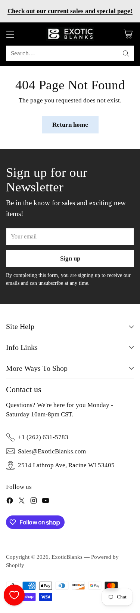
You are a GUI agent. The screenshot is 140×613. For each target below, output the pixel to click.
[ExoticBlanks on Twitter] (21, 502)
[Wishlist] (14, 595)
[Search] (126, 53)
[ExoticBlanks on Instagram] (33, 502)
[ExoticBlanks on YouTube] (45, 502)
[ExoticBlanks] (70, 34)
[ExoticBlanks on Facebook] (9, 502)
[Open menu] (10, 34)
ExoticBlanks (67, 557)
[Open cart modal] (128, 34)
